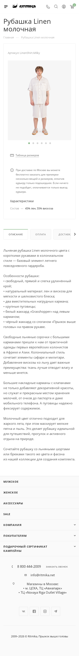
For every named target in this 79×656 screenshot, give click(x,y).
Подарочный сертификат (25, 546)
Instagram (45, 611)
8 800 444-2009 (29, 566)
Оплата (40, 234)
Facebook (34, 611)
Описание (16, 234)
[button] (29, 143)
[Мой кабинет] (64, 7)
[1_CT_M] (39, 100)
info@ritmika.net (43, 575)
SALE (6, 514)
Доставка (65, 234)
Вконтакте (23, 611)
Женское (10, 492)
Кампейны (12, 551)
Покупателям (15, 536)
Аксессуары (13, 503)
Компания (12, 525)
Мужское (11, 482)
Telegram (55, 611)
